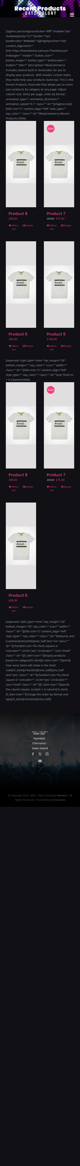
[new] (40, 5)
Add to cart (14, 227)
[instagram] (47, 754)
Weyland (62, 795)
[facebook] (33, 754)
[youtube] (40, 760)
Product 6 (18, 334)
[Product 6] (21, 284)
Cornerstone (57, 799)
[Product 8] (21, 164)
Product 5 (56, 334)
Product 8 (18, 213)
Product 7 (56, 213)
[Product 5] (59, 284)
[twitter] (40, 754)
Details (29, 225)
